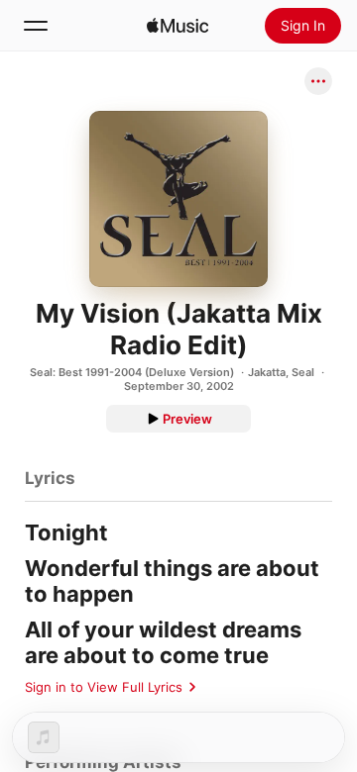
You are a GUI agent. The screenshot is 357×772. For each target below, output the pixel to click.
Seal (303, 372)
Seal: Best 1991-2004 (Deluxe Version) (132, 372)
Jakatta (267, 372)
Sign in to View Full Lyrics (103, 687)
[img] (177, 26)
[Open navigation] (36, 26)
